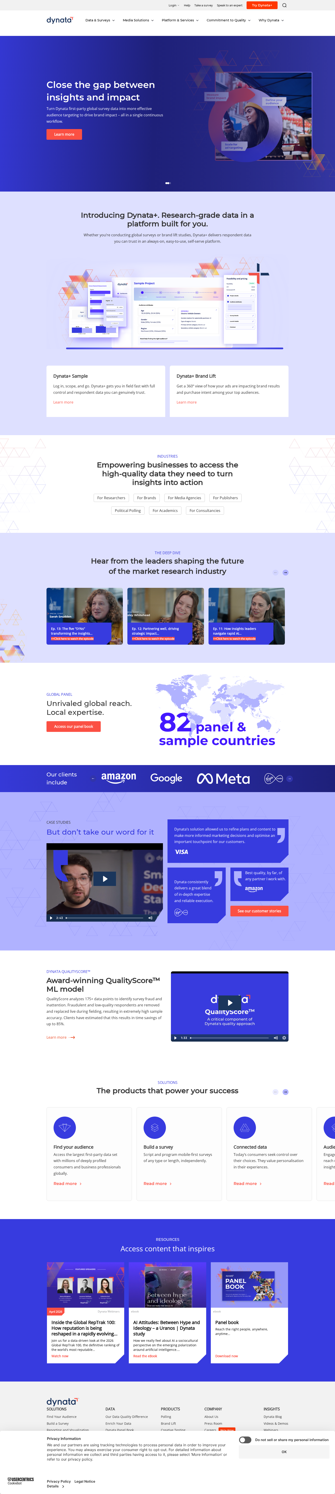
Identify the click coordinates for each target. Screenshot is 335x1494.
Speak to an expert (70, 134)
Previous (275, 573)
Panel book (227, 1322)
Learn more (63, 402)
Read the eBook (145, 1356)
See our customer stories (259, 911)
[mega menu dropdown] (113, 20)
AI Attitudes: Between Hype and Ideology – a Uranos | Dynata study (166, 1328)
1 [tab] (167, 183)
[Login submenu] (178, 5)
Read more (65, 1183)
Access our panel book (73, 726)
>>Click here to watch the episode (72, 638)
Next (286, 573)
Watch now (60, 1356)
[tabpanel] (167, 114)
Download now (226, 1356)
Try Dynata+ (262, 5)
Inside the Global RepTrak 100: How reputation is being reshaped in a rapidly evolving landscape (83, 1328)
